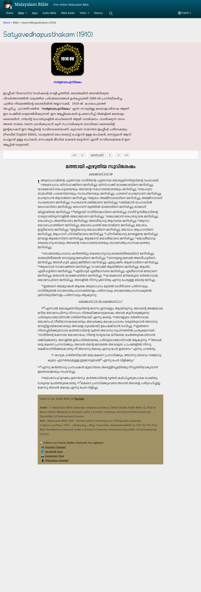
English (185, 13)
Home (9, 13)
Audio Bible (49, 13)
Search (111, 13)
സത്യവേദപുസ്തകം (68, 82)
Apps (35, 13)
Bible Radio (68, 13)
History (98, 13)
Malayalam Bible (31, 4)
